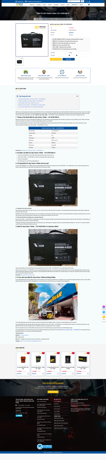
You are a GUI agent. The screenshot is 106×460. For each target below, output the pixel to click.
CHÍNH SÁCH (57, 416)
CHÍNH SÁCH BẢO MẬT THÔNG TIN (60, 428)
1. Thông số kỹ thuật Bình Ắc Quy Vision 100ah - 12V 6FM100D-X (32, 99)
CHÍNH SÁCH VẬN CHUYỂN (59, 420)
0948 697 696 (20, 1)
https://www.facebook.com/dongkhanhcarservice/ (31, 341)
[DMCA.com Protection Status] (19, 416)
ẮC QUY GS (56, 403)
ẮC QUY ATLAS (57, 408)
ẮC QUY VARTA (57, 411)
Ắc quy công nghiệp (39, 19)
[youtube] (89, 1)
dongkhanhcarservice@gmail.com (34, 1)
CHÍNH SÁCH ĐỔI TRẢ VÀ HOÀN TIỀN (61, 423)
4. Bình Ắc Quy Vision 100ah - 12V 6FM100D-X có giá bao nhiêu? (31, 104)
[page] (87, 1)
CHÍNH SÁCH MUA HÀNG (58, 418)
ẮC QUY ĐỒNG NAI (57, 401)
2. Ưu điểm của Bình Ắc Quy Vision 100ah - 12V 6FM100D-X (30, 101)
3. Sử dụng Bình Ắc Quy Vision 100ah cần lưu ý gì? (28, 103)
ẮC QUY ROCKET (57, 406)
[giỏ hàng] (89, 5)
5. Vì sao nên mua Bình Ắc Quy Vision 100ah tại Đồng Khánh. (30, 106)
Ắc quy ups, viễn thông (49, 19)
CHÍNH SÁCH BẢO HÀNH (58, 425)
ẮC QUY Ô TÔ (57, 399)
